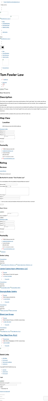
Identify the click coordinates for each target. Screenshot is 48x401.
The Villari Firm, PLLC (8, 335)
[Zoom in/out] (4, 398)
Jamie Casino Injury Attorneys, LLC (14, 269)
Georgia (5, 272)
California (6, 79)
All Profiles (4, 358)
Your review (3, 194)
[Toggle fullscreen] (2, 398)
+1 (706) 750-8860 (8, 276)
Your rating (2, 186)
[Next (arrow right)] (1, 396)
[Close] (2, 89)
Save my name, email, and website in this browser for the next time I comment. (18, 201)
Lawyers (4, 369)
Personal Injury (5, 67)
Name (1, 131)
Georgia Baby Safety (8, 291)
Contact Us (4, 364)
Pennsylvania (6, 339)
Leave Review (3, 171)
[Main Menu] (2, 47)
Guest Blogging (6, 23)
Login (1, 386)
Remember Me (4, 388)
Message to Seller (4, 129)
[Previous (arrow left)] (0, 396)
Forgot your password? (5, 391)
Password (2, 384)
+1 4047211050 (7, 299)
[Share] (1, 398)
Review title (3, 184)
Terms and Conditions (7, 362)
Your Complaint (3, 215)
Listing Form (5, 371)
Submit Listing (5, 27)
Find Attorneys (5, 25)
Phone (1, 134)
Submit (1, 141)
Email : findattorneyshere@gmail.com (12, 2)
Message (2, 138)
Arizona (5, 318)
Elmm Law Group (7, 314)
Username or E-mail (4, 383)
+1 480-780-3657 (7, 322)
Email (1, 132)
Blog (3, 21)
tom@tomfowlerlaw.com (7, 151)
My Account (5, 360)
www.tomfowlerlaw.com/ (9, 158)
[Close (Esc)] (0, 398)
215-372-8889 (7, 342)
